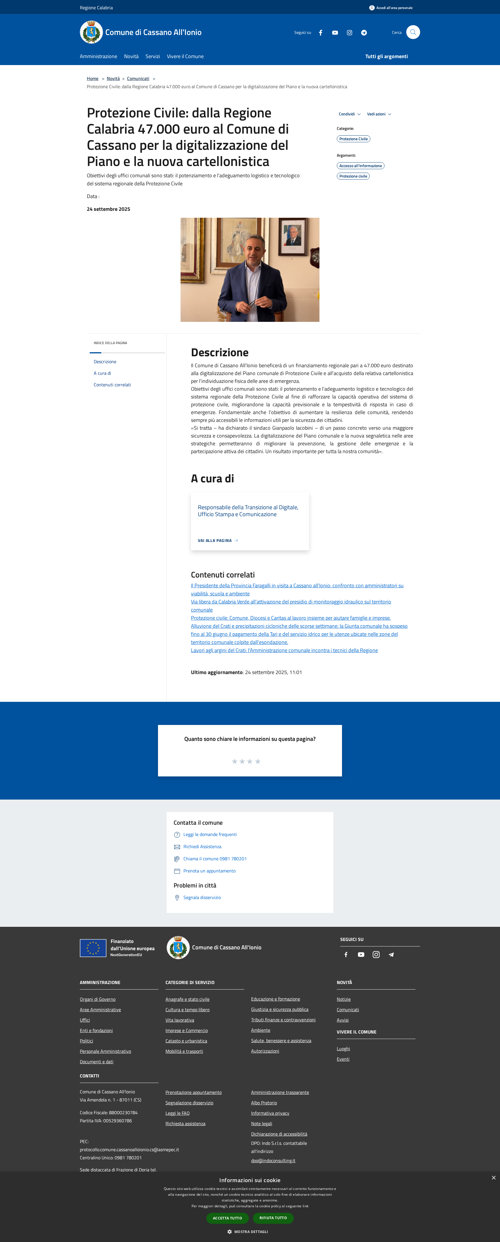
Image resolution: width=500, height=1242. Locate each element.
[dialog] (250, 1207)
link (305, 1206)
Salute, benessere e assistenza (281, 1040)
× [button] (493, 1178)
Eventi (343, 1058)
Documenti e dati (96, 1061)
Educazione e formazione (275, 998)
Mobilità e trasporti (184, 1051)
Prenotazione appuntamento (194, 1092)
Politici (86, 1040)
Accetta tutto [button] (227, 1218)
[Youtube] (333, 32)
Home (92, 78)
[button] (250, 1231)
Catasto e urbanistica (186, 1040)
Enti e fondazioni (96, 1030)
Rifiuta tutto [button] (273, 1217)
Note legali (261, 1123)
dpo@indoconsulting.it (273, 1160)
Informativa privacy (270, 1113)
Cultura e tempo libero (187, 1009)
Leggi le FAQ (178, 1113)
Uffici (85, 1019)
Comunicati (138, 78)
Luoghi (343, 1048)
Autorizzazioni (265, 1050)
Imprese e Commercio (187, 1030)
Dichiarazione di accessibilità (279, 1133)
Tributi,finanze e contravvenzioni (283, 1019)
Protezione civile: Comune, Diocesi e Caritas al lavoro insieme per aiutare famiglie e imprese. (291, 618)
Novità (113, 78)
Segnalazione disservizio (189, 1102)
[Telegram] (361, 32)
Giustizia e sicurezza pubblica (279, 1009)
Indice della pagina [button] (110, 343)
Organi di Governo (97, 999)
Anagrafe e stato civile (187, 999)
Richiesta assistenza (185, 1123)
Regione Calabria (96, 7)
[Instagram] (347, 32)
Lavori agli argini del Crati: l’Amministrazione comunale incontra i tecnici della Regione (284, 650)
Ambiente (260, 1030)
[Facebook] (318, 32)
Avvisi (343, 1019)
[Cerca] (413, 32)
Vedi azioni (376, 114)
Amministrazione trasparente (280, 1092)
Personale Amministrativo (105, 1051)
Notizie (344, 999)
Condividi (347, 114)
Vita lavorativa (180, 1019)
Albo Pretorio (264, 1102)
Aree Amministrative (100, 1009)
